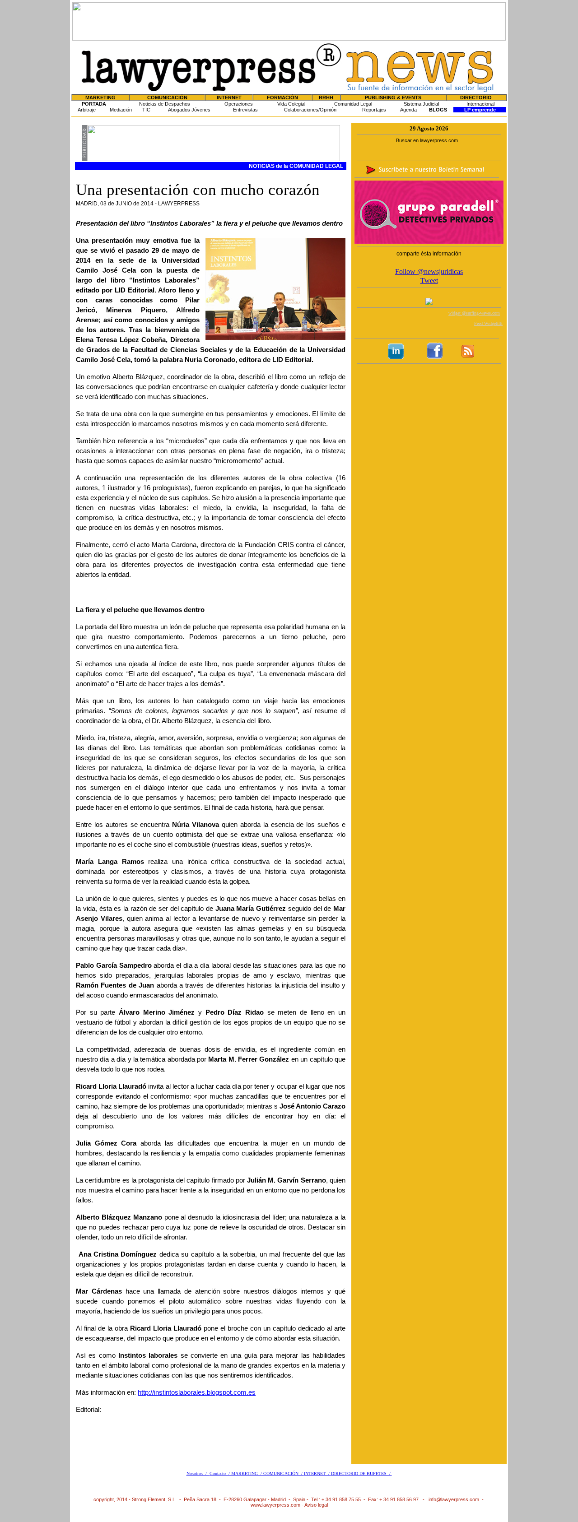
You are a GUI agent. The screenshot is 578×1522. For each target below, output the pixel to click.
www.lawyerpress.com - (277, 1505)
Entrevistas (245, 109)
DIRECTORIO (476, 97)
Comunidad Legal (353, 104)
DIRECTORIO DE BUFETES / (361, 1473)
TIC (146, 109)
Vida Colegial (291, 104)
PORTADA (94, 104)
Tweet (429, 280)
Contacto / (220, 1473)
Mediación (121, 109)
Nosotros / (198, 1473)
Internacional (480, 104)
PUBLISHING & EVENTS (393, 97)
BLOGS (438, 109)
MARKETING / (247, 1473)
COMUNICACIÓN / (283, 1473)
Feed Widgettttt (488, 323)
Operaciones (238, 104)
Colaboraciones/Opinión (310, 109)
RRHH (326, 97)
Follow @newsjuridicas (429, 271)
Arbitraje (87, 109)
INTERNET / (317, 1473)
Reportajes (374, 109)
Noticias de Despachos (164, 104)
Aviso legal (316, 1505)
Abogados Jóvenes (189, 109)
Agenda (408, 109)
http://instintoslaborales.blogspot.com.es (197, 1392)
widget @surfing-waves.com (474, 313)
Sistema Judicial (421, 104)
